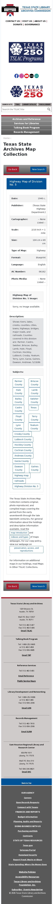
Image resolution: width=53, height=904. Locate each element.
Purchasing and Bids (28, 831)
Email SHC (26, 772)
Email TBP (26, 655)
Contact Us (13, 21)
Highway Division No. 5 (26, 486)
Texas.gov (28, 845)
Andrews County (23, 455)
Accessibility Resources (27, 876)
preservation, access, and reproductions (26, 549)
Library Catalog (29, 104)
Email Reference (26, 676)
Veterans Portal (27, 850)
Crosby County (22, 434)
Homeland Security (28, 855)
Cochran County (23, 450)
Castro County (18, 409)
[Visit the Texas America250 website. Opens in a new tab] (26, 91)
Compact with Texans (27, 807)
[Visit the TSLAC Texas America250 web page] (26, 49)
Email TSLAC (26, 630)
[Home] (26, 8)
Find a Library (44, 104)
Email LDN (26, 708)
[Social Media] (36, 76)
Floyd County (18, 418)
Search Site (7, 104)
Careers (28, 797)
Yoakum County (34, 427)
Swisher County (34, 400)
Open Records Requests (27, 802)
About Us (40, 21)
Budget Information (28, 816)
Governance (32, 24)
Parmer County (18, 383)
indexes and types (19, 537)
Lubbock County (23, 439)
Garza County (22, 461)
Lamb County (34, 392)
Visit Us (27, 21)
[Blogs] (31, 76)
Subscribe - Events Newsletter (27, 889)
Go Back (12, 169)
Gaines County (34, 468)
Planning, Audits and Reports (28, 821)
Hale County (18, 392)
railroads (19, 481)
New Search (38, 169)
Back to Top (26, 783)
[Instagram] (21, 76)
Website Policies (27, 872)
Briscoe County (34, 383)
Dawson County (19, 468)
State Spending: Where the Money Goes (28, 864)
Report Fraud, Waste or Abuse (27, 859)
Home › (7, 138)
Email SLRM (26, 731)
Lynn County (18, 427)
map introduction (19, 533)
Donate (17, 24)
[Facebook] (16, 76)
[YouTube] (26, 76)
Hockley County (23, 445)
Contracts (28, 835)
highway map (22, 475)
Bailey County (18, 400)
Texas (34, 407)
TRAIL (17, 104)
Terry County (34, 418)
